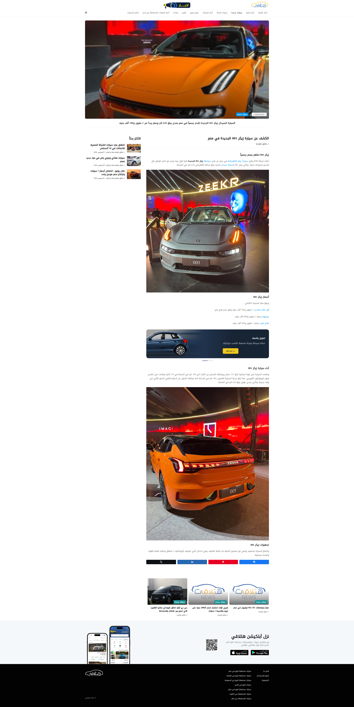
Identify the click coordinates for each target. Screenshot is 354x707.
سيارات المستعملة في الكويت (240, 694)
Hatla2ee (259, 5)
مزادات (175, 12)
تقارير (184, 12)
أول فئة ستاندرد (261, 310)
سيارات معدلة (222, 12)
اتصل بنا (266, 671)
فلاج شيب (264, 323)
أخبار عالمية (262, 12)
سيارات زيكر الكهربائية (238, 161)
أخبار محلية (250, 12)
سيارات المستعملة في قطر (241, 698)
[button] (210, 360)
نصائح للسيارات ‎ (133, 12)
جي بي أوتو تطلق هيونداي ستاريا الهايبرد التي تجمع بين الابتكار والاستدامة (169, 609)
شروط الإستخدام (263, 675)
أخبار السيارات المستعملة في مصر (156, 12)
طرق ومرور (194, 12)
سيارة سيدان (227, 165)
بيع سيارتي (214, 351)
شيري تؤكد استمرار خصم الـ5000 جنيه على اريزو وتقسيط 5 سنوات (210, 609)
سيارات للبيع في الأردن (243, 684)
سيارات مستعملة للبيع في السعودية (238, 680)
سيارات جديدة (236, 12)
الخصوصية (265, 680)
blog (177, 6)
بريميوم (265, 316)
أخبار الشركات (207, 12)
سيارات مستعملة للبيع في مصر (240, 671)
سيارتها (199, 161)
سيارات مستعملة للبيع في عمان (239, 689)
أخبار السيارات (259, 114)
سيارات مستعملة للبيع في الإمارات (238, 675)
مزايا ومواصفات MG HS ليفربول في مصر (251, 608)
